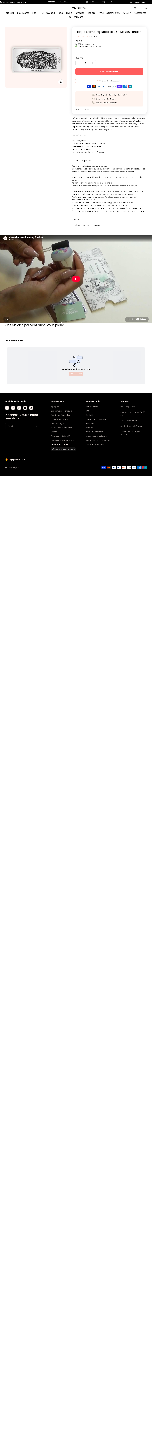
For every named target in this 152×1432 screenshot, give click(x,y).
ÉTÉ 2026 (10, 13)
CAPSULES (79, 13)
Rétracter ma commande (63, 449)
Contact (90, 427)
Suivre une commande (96, 419)
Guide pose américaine (96, 436)
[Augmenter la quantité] (92, 63)
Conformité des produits (61, 411)
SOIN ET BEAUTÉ (76, 17)
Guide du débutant (94, 432)
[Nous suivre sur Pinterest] (19, 408)
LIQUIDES (91, 13)
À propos (55, 407)
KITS (34, 13)
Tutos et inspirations (95, 444)
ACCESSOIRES (140, 13)
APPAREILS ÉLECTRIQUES (109, 13)
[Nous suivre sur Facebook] (7, 408)
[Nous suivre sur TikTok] (31, 408)
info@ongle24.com (134, 426)
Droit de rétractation (60, 419)
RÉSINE (69, 13)
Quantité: (79, 58)
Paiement (90, 423)
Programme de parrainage (62, 440)
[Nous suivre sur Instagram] (13, 408)
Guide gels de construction (98, 440)
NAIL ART (127, 13)
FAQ (88, 411)
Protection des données (61, 427)
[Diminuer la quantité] (79, 63)
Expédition (90, 415)
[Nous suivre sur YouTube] (25, 408)
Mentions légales (58, 423)
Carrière (54, 432)
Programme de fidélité (60, 436)
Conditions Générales (60, 415)
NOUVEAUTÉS (23, 13)
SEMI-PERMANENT (47, 13)
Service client (92, 407)
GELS (61, 13)
